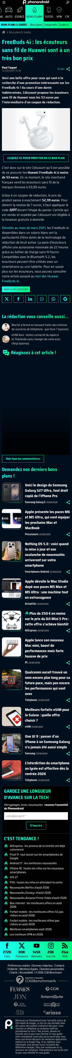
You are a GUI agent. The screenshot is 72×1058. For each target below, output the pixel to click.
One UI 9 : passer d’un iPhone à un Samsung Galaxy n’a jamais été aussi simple (47, 741)
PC (26, 662)
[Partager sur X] (7, 299)
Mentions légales (29, 969)
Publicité (12, 969)
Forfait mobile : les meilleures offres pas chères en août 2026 (34, 922)
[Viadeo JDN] (20, 1012)
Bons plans (34, 16)
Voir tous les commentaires (23, 458)
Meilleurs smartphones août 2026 (31, 929)
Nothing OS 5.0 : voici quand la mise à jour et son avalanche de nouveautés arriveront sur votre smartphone (47, 554)
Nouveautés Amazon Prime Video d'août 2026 (38, 898)
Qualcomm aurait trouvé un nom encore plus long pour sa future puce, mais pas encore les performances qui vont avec (47, 683)
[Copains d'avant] (52, 1004)
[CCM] (52, 989)
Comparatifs (50, 25)
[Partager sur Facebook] (18, 299)
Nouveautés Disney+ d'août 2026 (30, 893)
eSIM (28, 727)
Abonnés (36, 954)
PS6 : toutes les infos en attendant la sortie (36, 882)
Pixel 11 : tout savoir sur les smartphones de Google (36, 856)
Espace (19, 16)
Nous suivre (65, 299)
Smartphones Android (37, 572)
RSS (65, 954)
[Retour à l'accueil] (36, 2)
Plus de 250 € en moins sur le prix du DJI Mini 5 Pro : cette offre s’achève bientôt (47, 618)
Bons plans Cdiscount (16, 289)
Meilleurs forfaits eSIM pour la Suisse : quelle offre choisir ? (47, 714)
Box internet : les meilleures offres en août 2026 (36, 905)
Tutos (49, 16)
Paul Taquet (9, 67)
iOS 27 (14, 877)
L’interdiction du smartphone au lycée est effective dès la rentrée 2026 (47, 768)
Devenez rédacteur (42, 965)
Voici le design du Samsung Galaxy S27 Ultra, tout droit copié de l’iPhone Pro (46, 490)
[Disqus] (36, 407)
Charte (13, 972)
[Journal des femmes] (20, 989)
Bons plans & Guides (20, 32)
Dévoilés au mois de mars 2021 (24, 228)
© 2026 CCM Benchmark (48, 972)
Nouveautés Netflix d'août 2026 (29, 888)
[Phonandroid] (8, 1024)
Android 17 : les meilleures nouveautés (33, 863)
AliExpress (31, 630)
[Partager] (68, 69)
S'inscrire (36, 825)
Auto (8, 16)
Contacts (59, 965)
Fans (7, 954)
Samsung (30, 753)
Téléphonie (31, 700)
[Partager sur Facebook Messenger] (42, 299)
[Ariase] (52, 1012)
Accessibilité (26, 972)
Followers (22, 954)
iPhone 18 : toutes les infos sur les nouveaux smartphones (37, 870)
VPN (59, 16)
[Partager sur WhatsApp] (53, 299)
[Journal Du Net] (20, 996)
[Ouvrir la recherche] (67, 2)
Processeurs (31, 534)
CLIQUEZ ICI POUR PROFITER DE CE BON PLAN (36, 158)
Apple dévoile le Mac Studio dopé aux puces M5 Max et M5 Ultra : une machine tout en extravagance (46, 589)
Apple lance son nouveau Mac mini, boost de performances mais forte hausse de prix (44, 648)
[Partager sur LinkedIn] (30, 299)
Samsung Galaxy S (35, 502)
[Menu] (4, 2)
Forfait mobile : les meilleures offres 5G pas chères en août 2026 (36, 913)
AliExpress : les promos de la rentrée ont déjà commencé (37, 847)
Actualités (30, 604)
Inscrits (50, 954)
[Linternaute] (52, 997)
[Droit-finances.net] (20, 1004)
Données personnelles (52, 969)
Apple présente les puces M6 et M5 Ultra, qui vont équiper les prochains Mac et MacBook (47, 520)
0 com (61, 69)
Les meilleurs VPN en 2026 (26, 934)
